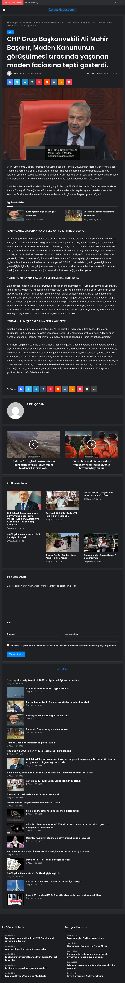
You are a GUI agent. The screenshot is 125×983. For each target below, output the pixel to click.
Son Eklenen (62, 669)
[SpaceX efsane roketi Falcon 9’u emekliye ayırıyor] (15, 885)
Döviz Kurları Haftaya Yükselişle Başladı (48, 859)
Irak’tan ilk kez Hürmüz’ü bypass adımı (47, 688)
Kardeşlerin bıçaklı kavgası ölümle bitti (48, 715)
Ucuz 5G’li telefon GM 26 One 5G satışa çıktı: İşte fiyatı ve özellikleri (63, 895)
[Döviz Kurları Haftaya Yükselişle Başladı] (15, 864)
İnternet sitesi (71, 634)
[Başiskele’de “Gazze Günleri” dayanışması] (101, 542)
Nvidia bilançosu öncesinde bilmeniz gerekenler (52, 810)
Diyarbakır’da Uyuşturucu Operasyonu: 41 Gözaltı (98, 494)
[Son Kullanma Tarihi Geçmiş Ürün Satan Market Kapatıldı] (15, 706)
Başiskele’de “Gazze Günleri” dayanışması (100, 556)
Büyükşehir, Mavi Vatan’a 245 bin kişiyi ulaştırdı (23, 536)
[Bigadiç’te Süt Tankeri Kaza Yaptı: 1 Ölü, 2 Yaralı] (63, 542)
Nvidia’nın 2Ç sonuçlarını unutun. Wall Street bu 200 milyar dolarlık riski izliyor (50, 772)
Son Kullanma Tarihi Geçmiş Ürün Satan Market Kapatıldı (51, 2)
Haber (23, 22)
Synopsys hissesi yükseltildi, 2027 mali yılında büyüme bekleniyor (43, 680)
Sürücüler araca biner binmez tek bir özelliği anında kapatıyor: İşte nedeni (48, 851)
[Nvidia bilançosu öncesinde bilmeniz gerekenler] (15, 815)
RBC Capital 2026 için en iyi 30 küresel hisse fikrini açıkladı (39, 750)
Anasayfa (13, 22)
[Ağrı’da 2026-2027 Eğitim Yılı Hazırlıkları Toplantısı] (63, 500)
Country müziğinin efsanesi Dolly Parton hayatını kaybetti (58, 837)
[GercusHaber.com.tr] (62, 10)
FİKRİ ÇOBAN (18, 73)
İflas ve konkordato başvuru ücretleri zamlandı (33, 794)
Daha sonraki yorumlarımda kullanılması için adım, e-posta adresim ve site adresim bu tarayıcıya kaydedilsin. (63, 645)
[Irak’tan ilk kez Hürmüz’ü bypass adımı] (15, 692)
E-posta (11, 634)
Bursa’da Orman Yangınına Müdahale (47, 729)
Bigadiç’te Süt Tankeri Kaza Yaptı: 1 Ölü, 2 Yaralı (61, 556)
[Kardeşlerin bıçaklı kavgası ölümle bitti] (15, 215)
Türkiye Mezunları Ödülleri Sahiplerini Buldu (31, 742)
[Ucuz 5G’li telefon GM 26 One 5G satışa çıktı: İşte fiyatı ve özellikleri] (15, 899)
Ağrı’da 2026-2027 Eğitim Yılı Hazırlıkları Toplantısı (61, 514)
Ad (9, 622)
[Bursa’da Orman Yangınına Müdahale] (73, 215)
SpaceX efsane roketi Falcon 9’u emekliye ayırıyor (53, 881)
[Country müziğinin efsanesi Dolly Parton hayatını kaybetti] (15, 842)
